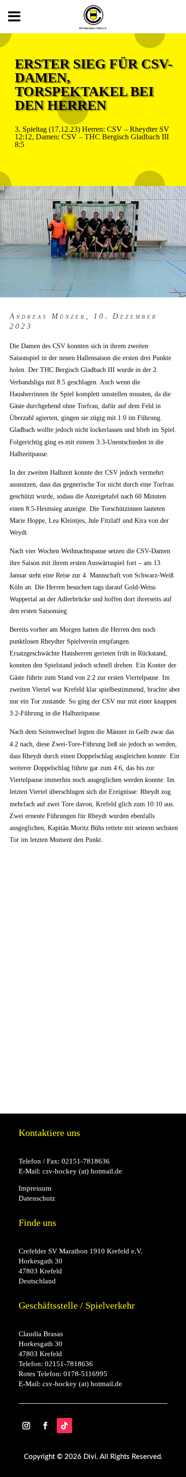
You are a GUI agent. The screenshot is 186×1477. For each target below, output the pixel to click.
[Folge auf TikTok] (64, 1425)
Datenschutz (37, 1198)
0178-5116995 (85, 1374)
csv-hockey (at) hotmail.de (82, 1171)
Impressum (35, 1188)
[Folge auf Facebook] (45, 1425)
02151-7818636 (86, 1161)
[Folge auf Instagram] (26, 1425)
